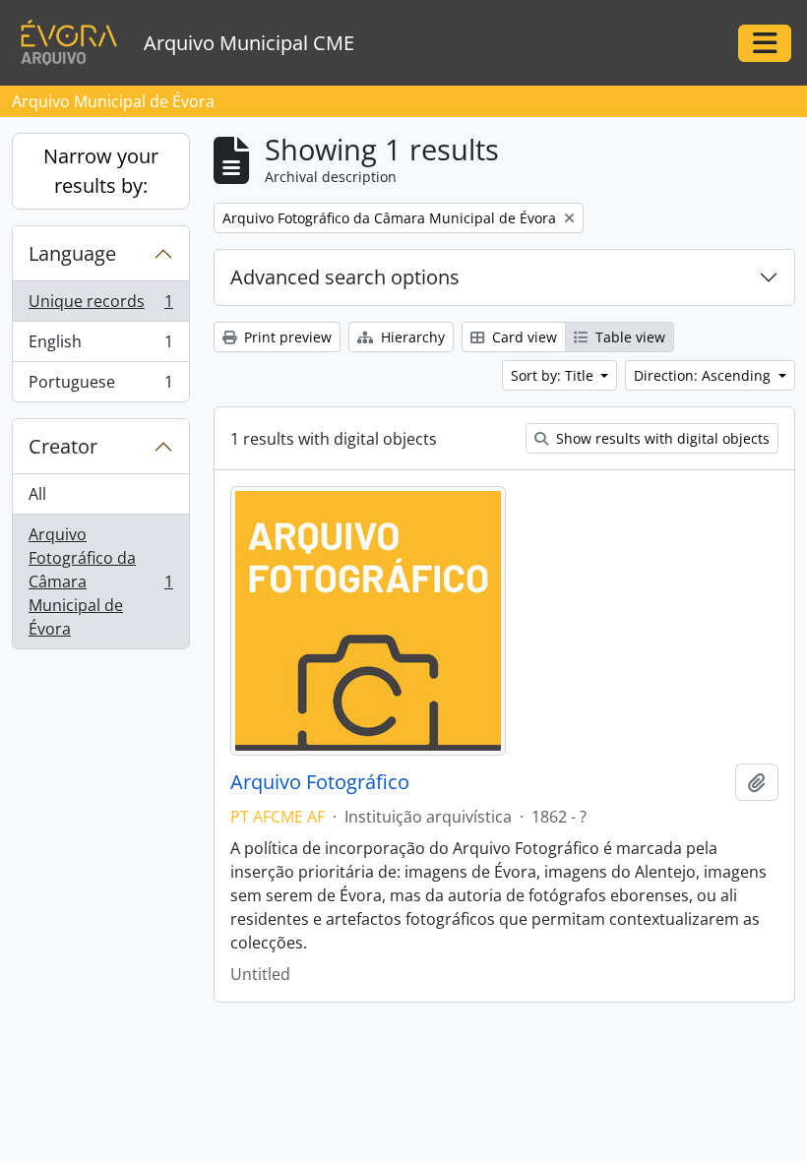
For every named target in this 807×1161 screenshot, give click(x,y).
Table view (628, 337)
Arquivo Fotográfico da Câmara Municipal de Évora (100, 581)
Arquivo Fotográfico (319, 782)
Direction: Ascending (704, 375)
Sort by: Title (554, 375)
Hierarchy (411, 337)
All (37, 494)
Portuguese (100, 386)
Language (72, 253)
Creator (63, 446)
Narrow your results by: (100, 171)
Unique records (100, 306)
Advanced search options (345, 277)
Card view (522, 337)
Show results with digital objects (661, 438)
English (100, 346)
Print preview (286, 337)
